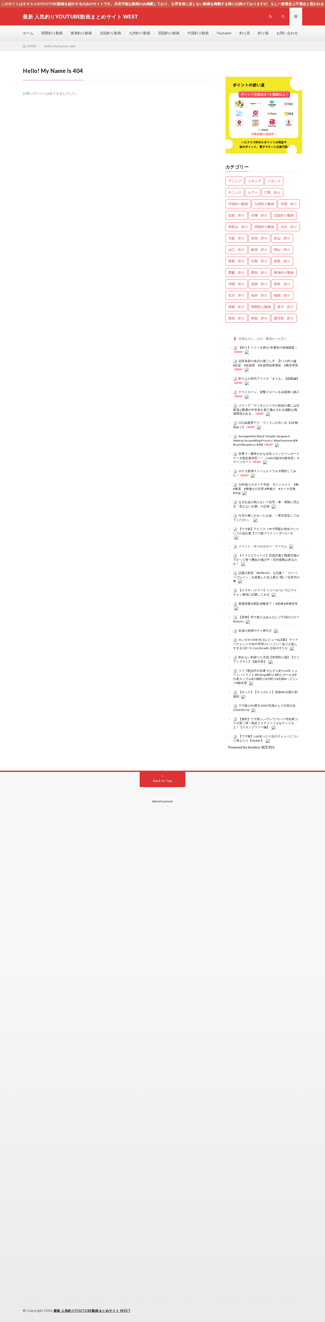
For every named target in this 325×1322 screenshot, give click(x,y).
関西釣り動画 (52, 33)
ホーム (28, 33)
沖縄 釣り (236, 284)
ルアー (253, 192)
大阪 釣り (236, 238)
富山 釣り (282, 238)
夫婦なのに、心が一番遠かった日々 (262, 338)
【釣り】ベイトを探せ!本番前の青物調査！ (268, 347)
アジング (234, 181)
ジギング (274, 181)
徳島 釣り (282, 261)
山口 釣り (236, 249)
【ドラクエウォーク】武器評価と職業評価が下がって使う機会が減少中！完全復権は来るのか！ (266, 559)
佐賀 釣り (236, 215)
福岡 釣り (282, 295)
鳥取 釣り (259, 318)
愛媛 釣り (236, 272)
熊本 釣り (282, 284)
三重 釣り (272, 192)
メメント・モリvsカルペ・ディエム (262, 546)
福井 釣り (259, 295)
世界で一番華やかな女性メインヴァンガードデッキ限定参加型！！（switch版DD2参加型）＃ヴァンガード (266, 458)
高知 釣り (236, 318)
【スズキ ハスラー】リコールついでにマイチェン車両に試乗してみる (265, 592)
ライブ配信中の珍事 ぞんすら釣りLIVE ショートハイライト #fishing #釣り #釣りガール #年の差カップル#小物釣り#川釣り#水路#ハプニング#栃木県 (265, 677)
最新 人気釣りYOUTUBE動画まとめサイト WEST (92, 1311)
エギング (254, 181)
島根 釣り (236, 261)
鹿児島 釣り (284, 318)
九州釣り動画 (139, 33)
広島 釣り (259, 261)
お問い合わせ (287, 33)
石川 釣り (236, 295)
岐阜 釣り (259, 249)
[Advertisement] (162, 1015)
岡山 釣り (282, 249)
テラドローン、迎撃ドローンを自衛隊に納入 (268, 392)
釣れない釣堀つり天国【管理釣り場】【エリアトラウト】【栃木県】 (266, 659)
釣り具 (244, 33)
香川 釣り (285, 307)
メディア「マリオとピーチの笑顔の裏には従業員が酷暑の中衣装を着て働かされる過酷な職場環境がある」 (266, 409)
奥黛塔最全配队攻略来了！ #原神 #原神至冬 (268, 603)
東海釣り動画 (81, 33)
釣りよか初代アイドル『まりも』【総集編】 (268, 378)
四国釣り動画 (169, 33)
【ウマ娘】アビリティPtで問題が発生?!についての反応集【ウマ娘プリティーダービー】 (266, 531)
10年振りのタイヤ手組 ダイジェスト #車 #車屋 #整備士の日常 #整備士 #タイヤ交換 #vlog (267, 489)
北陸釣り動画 (110, 33)
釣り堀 (263, 33)
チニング (234, 192)
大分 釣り (289, 227)
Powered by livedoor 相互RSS (251, 747)
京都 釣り (289, 204)
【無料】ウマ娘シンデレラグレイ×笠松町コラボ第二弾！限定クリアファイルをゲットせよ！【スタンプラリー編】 (265, 723)
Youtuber (224, 33)
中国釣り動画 (198, 33)
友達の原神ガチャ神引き (255, 630)
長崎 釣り (236, 307)
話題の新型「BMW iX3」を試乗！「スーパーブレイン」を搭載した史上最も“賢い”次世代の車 (266, 577)
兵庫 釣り (259, 215)
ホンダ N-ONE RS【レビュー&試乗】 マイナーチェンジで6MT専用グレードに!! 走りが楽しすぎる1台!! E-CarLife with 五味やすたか (265, 644)
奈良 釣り (259, 238)
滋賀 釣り (259, 284)
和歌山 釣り (238, 227)
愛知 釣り (259, 272)
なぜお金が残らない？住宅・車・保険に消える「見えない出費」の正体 (266, 504)
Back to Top (162, 781)
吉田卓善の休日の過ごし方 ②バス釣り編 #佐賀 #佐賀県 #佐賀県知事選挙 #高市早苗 (266, 363)
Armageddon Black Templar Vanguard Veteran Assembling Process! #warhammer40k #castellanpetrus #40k (265, 440)
